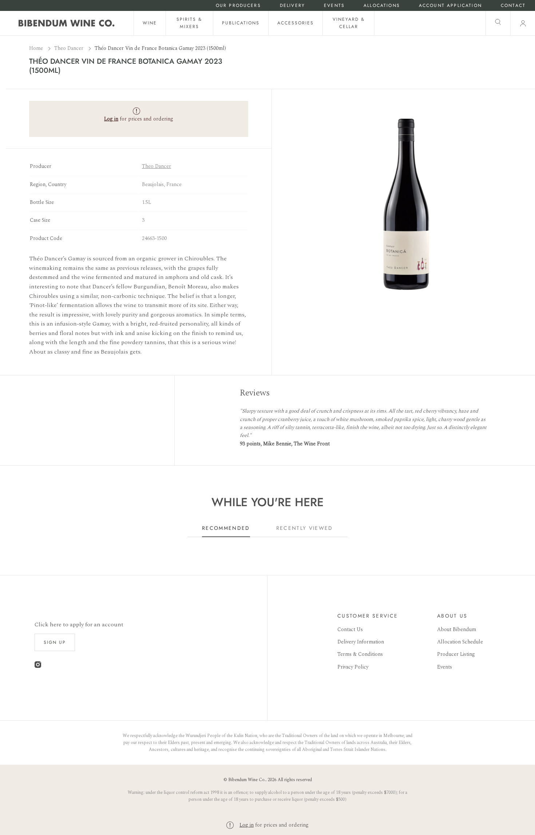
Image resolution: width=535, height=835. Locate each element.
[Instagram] (38, 666)
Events (334, 5)
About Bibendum (456, 629)
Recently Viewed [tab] (304, 528)
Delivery (292, 5)
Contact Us (350, 629)
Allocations (382, 5)
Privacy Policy (352, 667)
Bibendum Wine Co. (247, 779)
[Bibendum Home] (66, 23)
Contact (513, 5)
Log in (246, 825)
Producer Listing (456, 654)
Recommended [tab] (226, 528)
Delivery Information (360, 642)
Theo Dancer (69, 48)
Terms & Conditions (360, 654)
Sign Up (55, 642)
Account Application (450, 5)
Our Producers (238, 5)
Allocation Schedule (460, 642)
